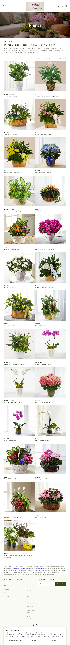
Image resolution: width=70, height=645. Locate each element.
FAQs (28, 583)
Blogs (17, 587)
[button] (3, 6)
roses (23, 568)
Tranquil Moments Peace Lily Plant (46, 96)
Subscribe (60, 584)
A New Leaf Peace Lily (11, 96)
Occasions (7, 589)
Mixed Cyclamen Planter (43, 479)
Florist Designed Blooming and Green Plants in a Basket (18, 556)
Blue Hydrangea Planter (43, 172)
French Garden (40, 326)
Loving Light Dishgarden (12, 172)
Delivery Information (30, 598)
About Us (7, 597)
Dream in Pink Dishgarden (12, 517)
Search (18, 583)
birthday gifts (16, 568)
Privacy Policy (58, 636)
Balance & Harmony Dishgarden (14, 211)
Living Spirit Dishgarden (43, 134)
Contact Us (30, 587)
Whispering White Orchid (12, 402)
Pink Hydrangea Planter (43, 402)
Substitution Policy (30, 611)
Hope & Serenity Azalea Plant (44, 249)
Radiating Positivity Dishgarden (14, 364)
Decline (53, 640)
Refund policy (31, 607)
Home (6, 41)
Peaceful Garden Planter (12, 479)
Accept (34, 640)
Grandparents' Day (8, 584)
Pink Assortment (40, 517)
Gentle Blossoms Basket (43, 211)
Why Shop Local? (30, 592)
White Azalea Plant (10, 287)
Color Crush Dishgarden (12, 249)
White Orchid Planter (42, 440)
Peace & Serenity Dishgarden (44, 287)
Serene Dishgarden (10, 134)
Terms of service (29, 617)
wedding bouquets (41, 568)
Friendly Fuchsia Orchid (43, 364)
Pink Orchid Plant (10, 440)
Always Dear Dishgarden (12, 326)
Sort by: (38, 58)
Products (7, 593)
